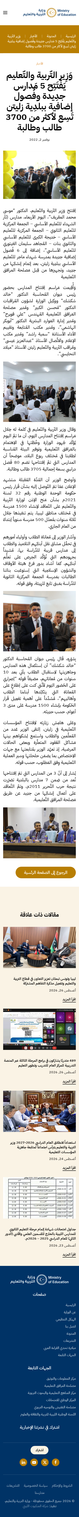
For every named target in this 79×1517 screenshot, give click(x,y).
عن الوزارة (70, 1312)
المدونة (71, 1333)
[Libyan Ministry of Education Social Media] (55, 1462)
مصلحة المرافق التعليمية (60, 1385)
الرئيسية (71, 1305)
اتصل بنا (70, 1326)
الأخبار (39, 63)
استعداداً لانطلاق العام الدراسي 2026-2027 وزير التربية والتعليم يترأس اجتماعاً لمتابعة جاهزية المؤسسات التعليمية (43, 1147)
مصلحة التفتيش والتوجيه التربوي (55, 1407)
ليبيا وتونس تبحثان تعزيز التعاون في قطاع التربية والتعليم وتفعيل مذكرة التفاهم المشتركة (44, 981)
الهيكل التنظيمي (66, 1319)
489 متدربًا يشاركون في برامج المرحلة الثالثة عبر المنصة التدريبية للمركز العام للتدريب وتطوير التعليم (40, 1063)
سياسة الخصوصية (36, 1485)
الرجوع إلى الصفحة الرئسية (45, 872)
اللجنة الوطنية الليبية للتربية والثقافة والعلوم (48, 1414)
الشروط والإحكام (62, 1485)
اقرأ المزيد (69, 999)
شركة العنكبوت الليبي (35, 1506)
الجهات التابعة (67, 1355)
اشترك (39, 1450)
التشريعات (69, 1340)
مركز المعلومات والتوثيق (61, 1378)
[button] (5, 12)
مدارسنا (39, 1492)
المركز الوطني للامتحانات (61, 1400)
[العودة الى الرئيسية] (49, 12)
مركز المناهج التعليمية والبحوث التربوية (52, 1392)
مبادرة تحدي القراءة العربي (60, 1347)
